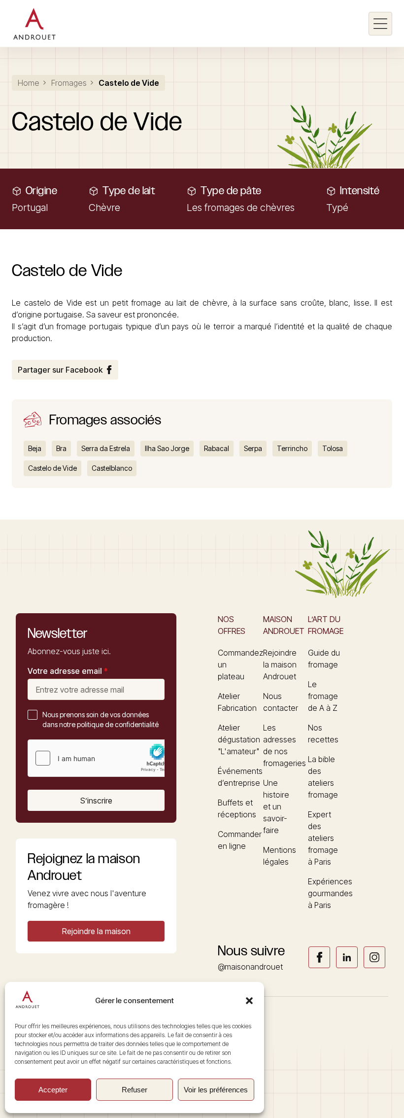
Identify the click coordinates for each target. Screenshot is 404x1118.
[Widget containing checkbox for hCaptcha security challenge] (102, 758)
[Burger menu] (380, 23)
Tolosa (332, 448)
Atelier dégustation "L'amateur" (239, 739)
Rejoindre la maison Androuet (280, 664)
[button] (249, 1001)
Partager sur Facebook (60, 370)
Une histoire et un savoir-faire (276, 806)
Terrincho (292, 448)
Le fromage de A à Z (323, 696)
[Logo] (34, 23)
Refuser (134, 1089)
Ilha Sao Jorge (167, 448)
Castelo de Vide (52, 468)
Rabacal (216, 448)
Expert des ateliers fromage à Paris (323, 838)
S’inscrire (96, 800)
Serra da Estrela (105, 448)
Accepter (52, 1089)
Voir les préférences (216, 1089)
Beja (34, 448)
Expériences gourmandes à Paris (330, 893)
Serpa (253, 448)
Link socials (319, 957)
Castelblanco (112, 468)
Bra (61, 448)
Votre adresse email (68, 671)
